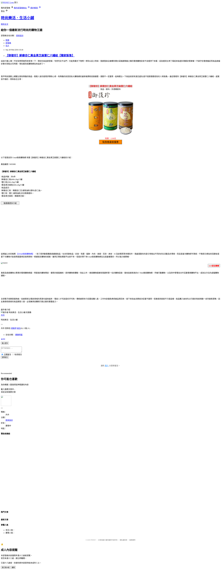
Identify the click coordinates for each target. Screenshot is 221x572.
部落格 (8, 43)
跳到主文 (4, 24)
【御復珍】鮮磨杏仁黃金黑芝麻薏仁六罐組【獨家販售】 (40, 55)
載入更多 (5, 343)
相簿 (7, 40)
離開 (13, 567)
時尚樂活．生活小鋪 (17, 18)
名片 (7, 46)
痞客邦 (14, 328)
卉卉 (3, 315)
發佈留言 (5, 357)
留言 (19, 328)
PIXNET (93, 540)
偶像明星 (19, 335)
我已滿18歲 (5, 567)
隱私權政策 (123, 540)
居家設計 (19, 36)
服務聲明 (132, 540)
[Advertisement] (91, 225)
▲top (3, 339)
